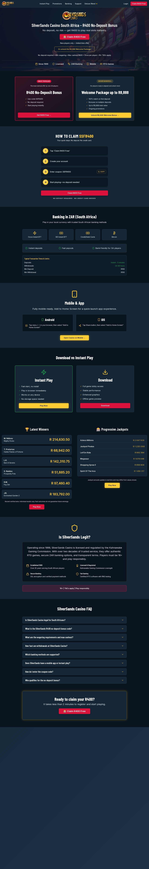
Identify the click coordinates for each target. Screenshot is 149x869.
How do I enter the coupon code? (39, 671)
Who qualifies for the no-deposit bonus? (42, 680)
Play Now (44, 406)
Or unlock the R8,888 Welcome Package (74, 49)
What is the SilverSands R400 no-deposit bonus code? (48, 628)
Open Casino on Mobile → (74, 338)
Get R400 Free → (44, 115)
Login (126, 4)
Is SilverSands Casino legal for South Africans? (45, 620)
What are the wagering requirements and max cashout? (49, 637)
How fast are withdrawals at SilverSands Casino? (46, 645)
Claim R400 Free (139, 4)
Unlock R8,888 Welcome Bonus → (105, 115)
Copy (102, 172)
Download (105, 406)
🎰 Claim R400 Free (74, 36)
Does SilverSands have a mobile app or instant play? (47, 663)
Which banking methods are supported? (42, 654)
